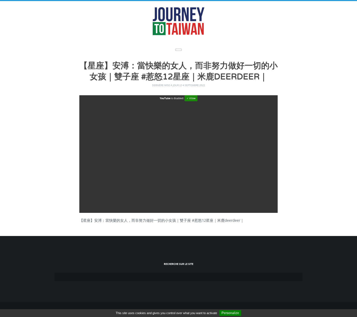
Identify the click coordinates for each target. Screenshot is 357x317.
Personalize (230, 313)
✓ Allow (191, 97)
